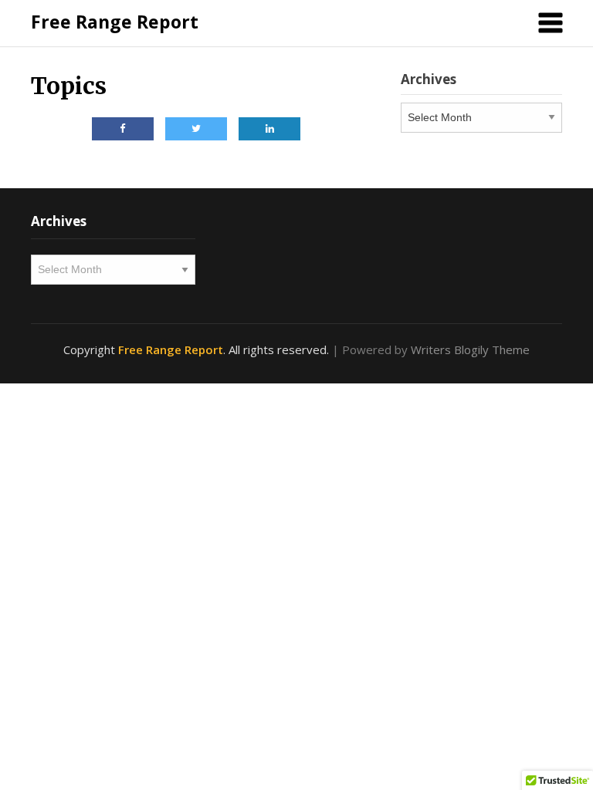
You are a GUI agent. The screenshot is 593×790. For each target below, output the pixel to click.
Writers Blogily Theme (470, 349)
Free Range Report (114, 21)
